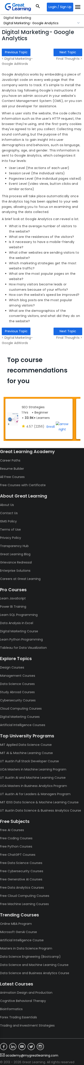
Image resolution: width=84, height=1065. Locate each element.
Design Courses (12, 667)
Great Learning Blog (15, 554)
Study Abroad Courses (17, 692)
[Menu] (77, 7)
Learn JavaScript (13, 598)
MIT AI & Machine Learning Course (26, 753)
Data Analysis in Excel (16, 623)
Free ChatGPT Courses (17, 854)
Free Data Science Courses (21, 863)
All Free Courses (12, 477)
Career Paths (10, 460)
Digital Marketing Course (19, 631)
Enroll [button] (51, 426)
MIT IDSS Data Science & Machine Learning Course (39, 802)
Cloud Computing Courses (21, 708)
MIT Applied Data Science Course (26, 745)
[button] (42, 23)
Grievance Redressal (16, 562)
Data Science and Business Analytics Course (34, 973)
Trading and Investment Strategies (27, 1025)
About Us (7, 505)
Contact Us (9, 513)
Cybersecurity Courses (18, 700)
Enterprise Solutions (15, 570)
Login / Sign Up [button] (60, 7)
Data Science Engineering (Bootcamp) (30, 956)
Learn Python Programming (21, 639)
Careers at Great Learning (20, 579)
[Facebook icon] (3, 1046)
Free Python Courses (16, 846)
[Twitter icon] (31, 1046)
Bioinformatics (11, 1009)
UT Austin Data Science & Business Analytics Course (40, 810)
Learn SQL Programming (19, 615)
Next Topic (68, 52)
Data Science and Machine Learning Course (34, 965)
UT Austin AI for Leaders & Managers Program (35, 794)
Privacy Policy (10, 537)
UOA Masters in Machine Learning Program (33, 769)
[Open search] (38, 7)
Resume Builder (12, 468)
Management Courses (17, 675)
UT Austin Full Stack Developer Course (29, 761)
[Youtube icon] (22, 1046)
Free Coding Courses (16, 838)
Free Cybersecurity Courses (21, 871)
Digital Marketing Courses (20, 717)
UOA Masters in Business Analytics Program (33, 786)
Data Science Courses (17, 684)
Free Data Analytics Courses (22, 887)
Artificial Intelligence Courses (22, 725)
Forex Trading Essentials (18, 1017)
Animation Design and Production (26, 992)
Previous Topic (16, 52)
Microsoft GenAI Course (18, 932)
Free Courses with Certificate (23, 485)
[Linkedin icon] (12, 1046)
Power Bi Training (13, 606)
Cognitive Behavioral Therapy (23, 1001)
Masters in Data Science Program (26, 948)
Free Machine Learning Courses (24, 904)
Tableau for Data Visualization (23, 647)
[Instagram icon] (40, 1046)
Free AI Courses (12, 830)
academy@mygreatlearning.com (32, 1055)
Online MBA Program (16, 924)
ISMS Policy (8, 521)
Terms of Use (10, 529)
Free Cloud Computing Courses (24, 896)
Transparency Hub (14, 546)
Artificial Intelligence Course (22, 940)
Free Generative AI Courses (21, 879)
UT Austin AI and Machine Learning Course (33, 777)
